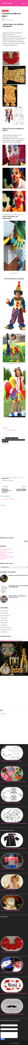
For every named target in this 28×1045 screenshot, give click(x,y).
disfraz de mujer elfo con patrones (10, 802)
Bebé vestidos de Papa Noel (8, 890)
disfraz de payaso (14, 438)
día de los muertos (5, 615)
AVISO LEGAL (3, 551)
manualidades (4, 632)
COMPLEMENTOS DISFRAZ (7, 557)
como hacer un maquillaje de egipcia (10, 910)
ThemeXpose (17, 1043)
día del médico (4, 622)
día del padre (4, 625)
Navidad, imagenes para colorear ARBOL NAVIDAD (14, 823)
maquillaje (13, 439)
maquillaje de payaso (11, 430)
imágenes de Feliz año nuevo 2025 (18, 575)
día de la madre (4, 611)
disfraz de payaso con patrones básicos (11, 972)
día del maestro (4, 620)
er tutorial (14, 273)
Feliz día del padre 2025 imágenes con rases (12, 1014)
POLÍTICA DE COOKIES (6, 549)
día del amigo (4, 618)
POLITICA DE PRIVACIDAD (6, 552)
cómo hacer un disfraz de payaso (10, 952)
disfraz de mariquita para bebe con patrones (13, 782)
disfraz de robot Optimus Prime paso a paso (12, 869)
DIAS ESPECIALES (4, 555)
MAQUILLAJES (5, 441)
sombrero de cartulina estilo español (11, 761)
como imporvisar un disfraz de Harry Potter (13, 848)
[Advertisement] (14, 462)
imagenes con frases (6, 629)
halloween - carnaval (6, 439)
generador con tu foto (6, 627)
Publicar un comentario (8, 499)
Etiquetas (2, 559)
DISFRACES (5, 10)
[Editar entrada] (5, 443)
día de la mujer (4, 613)
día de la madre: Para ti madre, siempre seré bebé (13, 993)
